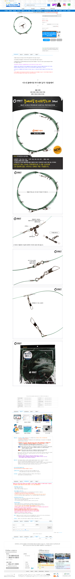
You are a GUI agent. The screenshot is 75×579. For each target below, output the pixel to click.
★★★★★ (27, 530)
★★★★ (23, 530)
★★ (17, 530)
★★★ (20, 530)
